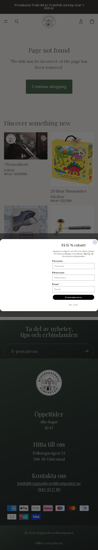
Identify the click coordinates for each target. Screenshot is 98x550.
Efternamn (58, 273)
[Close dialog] (95, 242)
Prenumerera (73, 297)
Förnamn (57, 261)
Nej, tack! (73, 305)
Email (55, 284)
